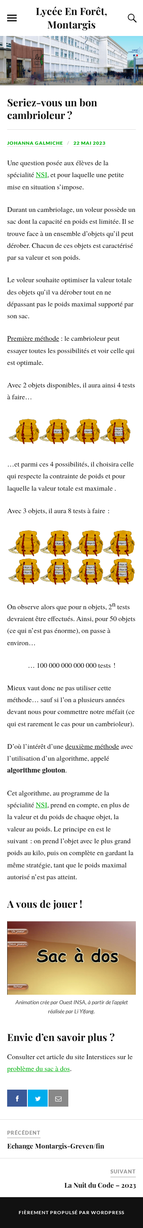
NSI (41, 174)
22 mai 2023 (89, 143)
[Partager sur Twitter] (38, 1098)
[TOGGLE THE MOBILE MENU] (12, 18)
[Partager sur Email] (58, 1098)
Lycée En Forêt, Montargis (71, 17)
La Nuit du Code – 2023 (100, 1185)
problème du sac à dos (38, 1068)
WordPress (107, 1212)
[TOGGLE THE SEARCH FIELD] (131, 18)
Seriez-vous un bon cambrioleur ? (52, 108)
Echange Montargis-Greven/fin (55, 1145)
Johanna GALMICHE (35, 143)
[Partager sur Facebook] (17, 1098)
